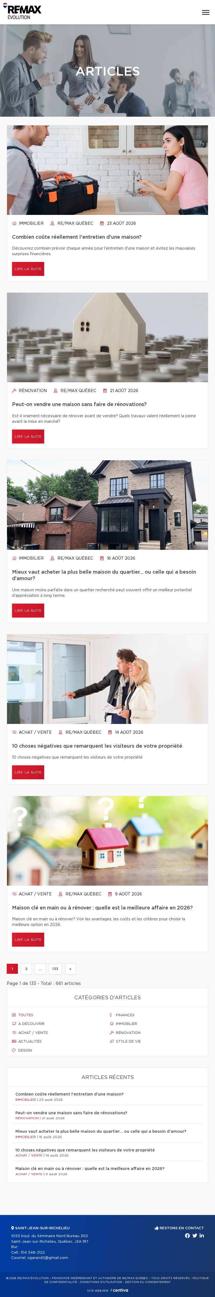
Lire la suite (28, 269)
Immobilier (31, 224)
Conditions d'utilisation (101, 1282)
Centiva (119, 1290)
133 (55, 968)
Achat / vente (35, 733)
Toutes (25, 1015)
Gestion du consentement (148, 1282)
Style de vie (128, 1041)
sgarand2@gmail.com (47, 1258)
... (40, 968)
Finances (125, 1015)
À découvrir (31, 1024)
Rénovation (32, 391)
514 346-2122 (33, 1252)
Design (24, 1050)
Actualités (29, 1041)
